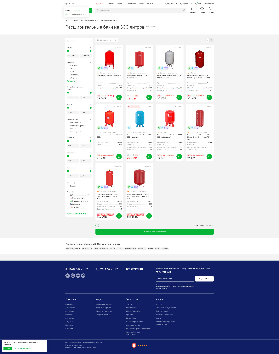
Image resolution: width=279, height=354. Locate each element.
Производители (131, 308)
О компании (70, 304)
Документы (69, 322)
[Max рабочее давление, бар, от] (68, 93)
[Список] (211, 40)
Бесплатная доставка (103, 311)
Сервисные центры (133, 325)
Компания (71, 299)
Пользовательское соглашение (84, 348)
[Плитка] (207, 40)
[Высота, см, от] (68, 141)
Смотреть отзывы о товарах (155, 232)
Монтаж (159, 304)
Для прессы (69, 318)
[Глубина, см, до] (91, 171)
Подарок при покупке (103, 304)
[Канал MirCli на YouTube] (73, 275)
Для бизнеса (131, 4)
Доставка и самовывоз (164, 315)
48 (210, 225)
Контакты (150, 4)
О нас (141, 4)
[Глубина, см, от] (68, 171)
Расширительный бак (88, 20)
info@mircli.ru (209, 4)
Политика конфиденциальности (138, 329)
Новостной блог (132, 318)
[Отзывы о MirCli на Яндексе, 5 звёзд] (139, 345)
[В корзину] (119, 97)
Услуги (119, 4)
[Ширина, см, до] (91, 156)
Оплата (158, 318)
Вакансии (69, 329)
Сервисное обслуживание (166, 308)
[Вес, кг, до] (91, 108)
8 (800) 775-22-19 (171, 4)
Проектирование (162, 311)
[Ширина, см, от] (68, 156)
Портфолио (69, 311)
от (69, 56)
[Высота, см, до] (91, 141)
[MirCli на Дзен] (78, 275)
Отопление (74, 20)
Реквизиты (69, 325)
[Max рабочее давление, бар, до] (91, 93)
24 (207, 225)
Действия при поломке (134, 322)
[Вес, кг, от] (68, 108)
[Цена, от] (68, 51)
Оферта (68, 348)
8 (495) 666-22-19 (186, 4)
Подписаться (204, 279)
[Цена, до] (91, 51)
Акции (99, 4)
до (81, 56)
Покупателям (133, 299)
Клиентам (109, 4)
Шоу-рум (129, 304)
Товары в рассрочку (103, 308)
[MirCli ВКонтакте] (67, 275)
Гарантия (129, 315)
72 (213, 225)
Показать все (71, 81)
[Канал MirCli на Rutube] (83, 275)
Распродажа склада (102, 315)
